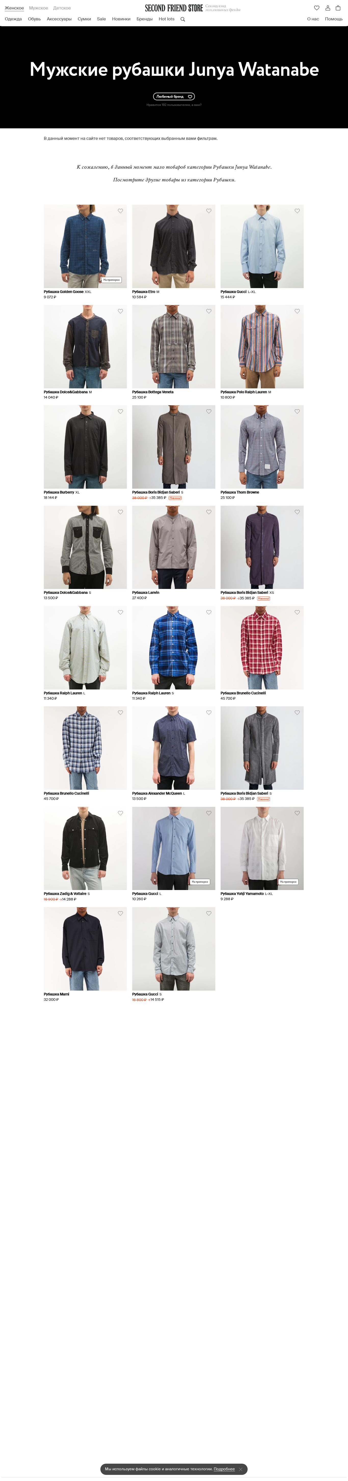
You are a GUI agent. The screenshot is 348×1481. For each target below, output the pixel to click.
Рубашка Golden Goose (64, 292)
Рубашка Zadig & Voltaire (65, 894)
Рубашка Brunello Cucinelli (243, 693)
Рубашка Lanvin (145, 593)
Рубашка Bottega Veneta (152, 392)
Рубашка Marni (56, 994)
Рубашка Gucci (234, 292)
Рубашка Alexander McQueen (157, 793)
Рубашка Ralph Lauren (63, 693)
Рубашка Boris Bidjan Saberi (156, 492)
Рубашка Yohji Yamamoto (242, 894)
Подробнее (224, 1469)
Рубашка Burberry (59, 492)
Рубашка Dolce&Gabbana (66, 392)
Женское (14, 8)
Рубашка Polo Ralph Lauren (244, 392)
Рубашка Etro (143, 292)
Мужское (38, 8)
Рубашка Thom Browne (240, 492)
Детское (62, 8)
